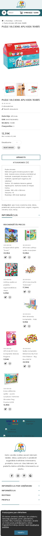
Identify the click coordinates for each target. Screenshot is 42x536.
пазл (10, 210)
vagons (35, 207)
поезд (15, 210)
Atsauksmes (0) (21, 162)
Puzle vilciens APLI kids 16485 (15, 23)
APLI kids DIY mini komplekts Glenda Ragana (11, 354)
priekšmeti (6, 207)
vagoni (29, 207)
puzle (13, 207)
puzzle (18, 207)
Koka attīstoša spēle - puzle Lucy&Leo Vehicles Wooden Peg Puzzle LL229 (11, 396)
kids (29, 205)
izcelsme (23, 205)
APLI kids (18, 21)
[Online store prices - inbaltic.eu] (19, 436)
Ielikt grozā (9, 148)
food (17, 205)
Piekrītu (21, 532)
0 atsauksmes (7, 106)
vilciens (5, 210)
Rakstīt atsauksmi (10, 109)
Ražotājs (9, 21)
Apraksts (21, 157)
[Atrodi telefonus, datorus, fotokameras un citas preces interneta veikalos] (12, 430)
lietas (34, 205)
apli (13, 205)
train (23, 207)
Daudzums (6, 142)
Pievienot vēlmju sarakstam (19, 148)
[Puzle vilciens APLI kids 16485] (21, 55)
